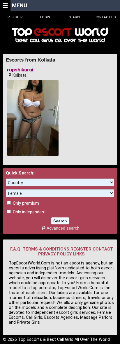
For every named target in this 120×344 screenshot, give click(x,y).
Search (75, 17)
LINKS (79, 254)
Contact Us (105, 17)
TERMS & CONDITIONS (46, 249)
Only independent (29, 212)
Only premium (25, 203)
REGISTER (80, 249)
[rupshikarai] (33, 118)
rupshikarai (20, 69)
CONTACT (103, 249)
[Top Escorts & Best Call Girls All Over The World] (60, 35)
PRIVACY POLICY (55, 254)
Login (45, 17)
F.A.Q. (16, 249)
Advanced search (63, 228)
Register (15, 17)
